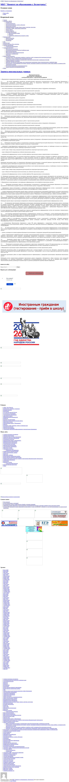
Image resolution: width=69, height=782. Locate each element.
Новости (5, 424)
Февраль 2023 (6, 612)
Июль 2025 (5, 580)
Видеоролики (6, 685)
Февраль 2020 (6, 643)
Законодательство (10, 38)
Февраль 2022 (6, 620)
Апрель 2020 (6, 641)
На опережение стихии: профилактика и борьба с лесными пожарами (19, 504)
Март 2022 (5, 619)
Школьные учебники (8, 455)
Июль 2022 (5, 617)
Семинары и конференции (12, 53)
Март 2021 (5, 631)
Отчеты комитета (10, 30)
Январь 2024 (6, 601)
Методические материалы (12, 49)
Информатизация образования (10, 441)
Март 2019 (5, 655)
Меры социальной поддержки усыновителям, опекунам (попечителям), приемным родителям (27, 59)
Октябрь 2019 (6, 647)
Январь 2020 (6, 644)
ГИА (4, 41)
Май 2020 (5, 640)
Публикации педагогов (8, 439)
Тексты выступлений (11, 26)
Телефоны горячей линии (9, 762)
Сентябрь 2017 (6, 667)
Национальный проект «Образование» (12, 440)
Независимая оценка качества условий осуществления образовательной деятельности (23, 458)
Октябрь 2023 (6, 603)
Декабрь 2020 (6, 632)
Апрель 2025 (6, 584)
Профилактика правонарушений (10, 451)
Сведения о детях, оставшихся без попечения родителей (19, 58)
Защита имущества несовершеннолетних (15, 67)
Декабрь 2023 (6, 602)
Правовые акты (6, 36)
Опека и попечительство (9, 56)
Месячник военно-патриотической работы (13, 420)
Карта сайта (6, 13)
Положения (8, 40)
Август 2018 (6, 661)
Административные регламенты (10, 434)
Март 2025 (5, 585)
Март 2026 (5, 574)
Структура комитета (10, 23)
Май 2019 (5, 653)
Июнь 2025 (5, 582)
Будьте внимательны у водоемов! (10, 503)
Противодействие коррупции (10, 464)
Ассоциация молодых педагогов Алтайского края (17, 50)
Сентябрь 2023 (6, 605)
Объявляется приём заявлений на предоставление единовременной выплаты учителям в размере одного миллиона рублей (31, 505)
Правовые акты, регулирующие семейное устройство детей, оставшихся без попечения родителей (28, 57)
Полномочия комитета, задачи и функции (15, 24)
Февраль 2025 (6, 586)
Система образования (8, 45)
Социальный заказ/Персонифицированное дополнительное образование (20, 429)
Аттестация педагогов (8, 449)
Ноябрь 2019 (6, 646)
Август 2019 (6, 649)
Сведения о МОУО (7, 21)
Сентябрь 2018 (6, 660)
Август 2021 (6, 626)
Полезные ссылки (7, 735)
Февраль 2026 (6, 576)
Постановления (9, 39)
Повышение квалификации (12, 450)
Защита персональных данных (15, 71)
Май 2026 (5, 572)
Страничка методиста (8, 47)
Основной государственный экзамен (11, 730)
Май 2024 (5, 596)
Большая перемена (7, 410)
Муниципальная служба (14, 33)
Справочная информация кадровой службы (19, 35)
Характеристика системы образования (12, 436)
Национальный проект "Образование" (12, 423)
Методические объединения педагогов (15, 52)
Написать (9, 284)
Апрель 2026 (6, 573)
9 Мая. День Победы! (8, 407)
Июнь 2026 (5, 571)
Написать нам (6, 42)
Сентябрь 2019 (6, 648)
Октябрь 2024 (6, 590)
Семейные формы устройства (13, 61)
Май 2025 (5, 583)
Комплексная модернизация (9, 445)
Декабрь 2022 (6, 613)
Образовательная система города (10, 721)
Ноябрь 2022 (6, 614)
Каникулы (5, 418)
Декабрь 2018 (6, 656)
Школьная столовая (7, 447)
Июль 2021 (5, 627)
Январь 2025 (6, 588)
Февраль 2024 (6, 600)
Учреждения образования (12, 46)
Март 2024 (5, 599)
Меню (4, 14)
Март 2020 (5, 642)
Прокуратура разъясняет (8, 428)
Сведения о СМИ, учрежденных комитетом (16, 28)
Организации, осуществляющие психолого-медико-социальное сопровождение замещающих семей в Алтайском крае (30, 729)
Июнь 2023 (5, 607)
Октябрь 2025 (6, 579)
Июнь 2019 (5, 652)
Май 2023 (5, 608)
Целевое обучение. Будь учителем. (11, 44)
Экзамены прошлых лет (8, 770)
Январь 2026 (6, 577)
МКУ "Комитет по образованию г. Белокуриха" (24, 4)
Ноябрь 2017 (6, 666)
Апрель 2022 (6, 618)
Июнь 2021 (5, 629)
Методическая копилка (11, 51)
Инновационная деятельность (10, 443)
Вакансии (11, 34)
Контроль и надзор (7, 462)
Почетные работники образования (11, 438)
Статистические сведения (9, 444)
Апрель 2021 (6, 630)
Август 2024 (6, 592)
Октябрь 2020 (6, 635)
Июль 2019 (5, 650)
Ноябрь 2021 (6, 624)
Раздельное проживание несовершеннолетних (16, 65)
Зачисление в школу (7, 416)
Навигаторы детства (8, 422)
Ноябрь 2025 (6, 578)
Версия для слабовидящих (35, 273)
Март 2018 (5, 664)
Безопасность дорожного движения (11, 408)
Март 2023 (5, 611)
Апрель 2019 (6, 654)
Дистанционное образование (10, 414)
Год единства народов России (10, 412)
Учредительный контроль (12, 463)
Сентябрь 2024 (6, 591)
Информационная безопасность (10, 417)
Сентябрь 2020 (6, 636)
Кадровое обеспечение (11, 32)
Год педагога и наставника (9, 413)
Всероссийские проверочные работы (11, 456)
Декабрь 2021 (6, 623)
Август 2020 (6, 637)
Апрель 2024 (6, 597)
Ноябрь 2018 (6, 658)
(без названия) (6, 502)
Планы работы (9, 29)
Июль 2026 (5, 570)
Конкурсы (8, 55)
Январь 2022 (6, 621)
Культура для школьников (9, 419)
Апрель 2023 (6, 609)
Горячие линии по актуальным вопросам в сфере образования (17, 691)
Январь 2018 (6, 665)
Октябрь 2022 (6, 615)
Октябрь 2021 (6, 625)
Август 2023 (6, 606)
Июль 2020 (5, 638)
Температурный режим (8, 435)
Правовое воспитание (8, 426)
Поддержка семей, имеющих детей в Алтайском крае (15, 425)
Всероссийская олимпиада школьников (12, 457)
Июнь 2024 (5, 595)
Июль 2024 (5, 594)
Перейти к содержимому (6, 10)
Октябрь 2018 (6, 659)
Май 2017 (5, 668)
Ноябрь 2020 (6, 633)
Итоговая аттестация (8, 703)
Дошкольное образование (9, 459)
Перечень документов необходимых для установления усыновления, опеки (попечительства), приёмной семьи (31, 62)
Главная (5, 20)
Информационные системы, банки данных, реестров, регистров (20, 27)
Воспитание (6, 411)
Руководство (9, 22)
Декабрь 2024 (6, 589)
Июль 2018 (5, 662)
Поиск (2, 267)
